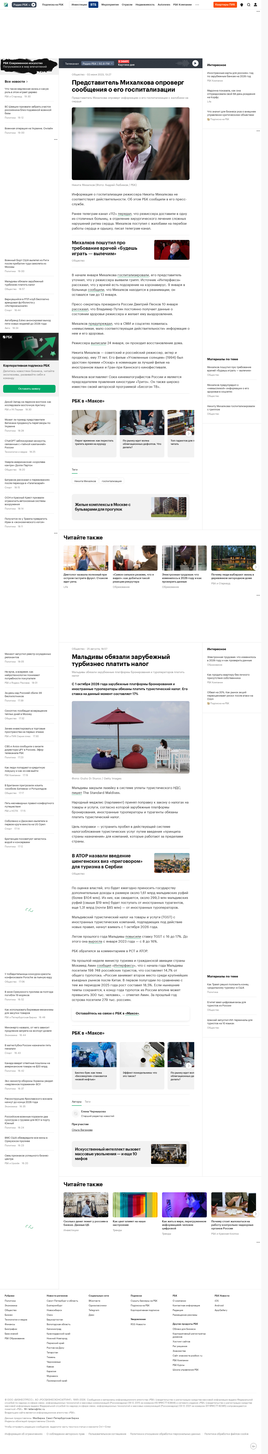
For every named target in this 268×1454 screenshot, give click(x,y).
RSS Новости (138, 1324)
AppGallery (221, 1310)
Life (209, 101)
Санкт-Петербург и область (62, 1300)
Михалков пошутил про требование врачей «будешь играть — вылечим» (104, 248)
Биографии (11, 1328)
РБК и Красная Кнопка (225, 1233)
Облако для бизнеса (184, 1328)
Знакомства (179, 1350)
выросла (95, 940)
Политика (10, 117)
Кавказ (50, 1366)
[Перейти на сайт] (29, 66)
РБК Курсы (178, 1364)
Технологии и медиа (16, 451)
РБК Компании (12, 775)
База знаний (11, 1333)
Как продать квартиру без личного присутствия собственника (228, 676)
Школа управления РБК (186, 1369)
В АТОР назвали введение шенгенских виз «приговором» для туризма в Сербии (107, 861)
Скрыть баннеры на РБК (144, 1300)
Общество (10, 288)
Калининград (54, 1328)
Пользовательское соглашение (107, 1433)
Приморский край (57, 1380)
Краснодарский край (58, 1333)
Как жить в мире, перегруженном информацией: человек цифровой (184, 1225)
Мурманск (52, 1375)
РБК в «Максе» (88, 401)
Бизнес (9, 1314)
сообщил (104, 964)
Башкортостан (55, 1319)
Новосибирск (54, 1310)
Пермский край (55, 1343)
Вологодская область (58, 1324)
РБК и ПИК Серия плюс (18, 736)
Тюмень (51, 1357)
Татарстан (52, 1352)
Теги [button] (74, 469)
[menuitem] (53, 4)
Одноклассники (98, 1305)
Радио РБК (21, 5)
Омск (50, 1314)
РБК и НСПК (11, 810)
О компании (179, 1300)
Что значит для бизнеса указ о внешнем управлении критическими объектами (231, 112)
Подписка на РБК (140, 1305)
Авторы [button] (77, 1101)
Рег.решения (180, 1346)
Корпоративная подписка (145, 1310)
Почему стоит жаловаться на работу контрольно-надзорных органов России (232, 1225)
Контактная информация (186, 1305)
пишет (77, 792)
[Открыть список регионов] (241, 5)
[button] (241, 5)
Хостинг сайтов (181, 1341)
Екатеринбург (54, 1305)
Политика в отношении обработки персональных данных (165, 1433)
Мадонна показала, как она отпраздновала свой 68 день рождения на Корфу (231, 94)
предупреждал (100, 323)
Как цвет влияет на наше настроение (129, 1223)
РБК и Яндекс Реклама (17, 682)
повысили (133, 935)
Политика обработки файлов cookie (226, 1433)
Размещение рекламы (185, 1314)
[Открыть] (29, 4)
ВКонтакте (94, 1300)
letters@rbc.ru (36, 1409)
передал (124, 213)
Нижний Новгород (57, 1338)
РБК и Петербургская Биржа (20, 1017)
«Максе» (132, 1013)
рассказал (80, 308)
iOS (217, 1300)
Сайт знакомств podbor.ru (187, 1355)
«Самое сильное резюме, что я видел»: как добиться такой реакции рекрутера (133, 578)
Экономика (11, 1035)
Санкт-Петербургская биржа (62, 1418)
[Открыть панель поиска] (248, 4)
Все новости (15, 81)
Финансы (10, 1324)
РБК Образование (15, 1338)
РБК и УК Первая (14, 409)
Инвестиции (71, 1230)
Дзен (91, 1314)
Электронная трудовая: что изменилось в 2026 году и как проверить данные (182, 578)
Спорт (8, 310)
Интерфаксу (124, 964)
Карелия (51, 1371)
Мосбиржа (39, 1418)
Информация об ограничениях (24, 1433)
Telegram (94, 1310)
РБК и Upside (12, 1163)
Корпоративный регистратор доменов (189, 1335)
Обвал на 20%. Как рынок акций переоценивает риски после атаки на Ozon (230, 695)
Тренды (117, 1230)
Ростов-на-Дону (55, 1347)
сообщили (96, 289)
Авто (7, 327)
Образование (121, 586)
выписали (98, 342)
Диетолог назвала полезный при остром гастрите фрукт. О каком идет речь (86, 578)
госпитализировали (133, 274)
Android (219, 1305)
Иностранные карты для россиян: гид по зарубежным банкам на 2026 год (230, 74)
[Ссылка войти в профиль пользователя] (255, 4)
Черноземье (54, 1361)
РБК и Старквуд (13, 96)
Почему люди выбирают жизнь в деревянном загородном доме (232, 576)
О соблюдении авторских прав (65, 1433)
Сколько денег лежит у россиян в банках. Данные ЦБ (86, 1223)
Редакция (178, 1310)
